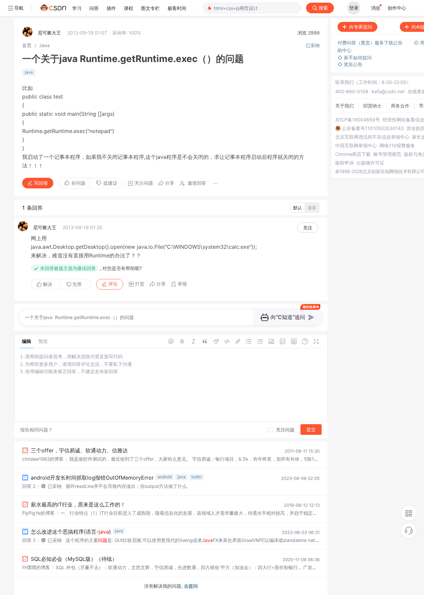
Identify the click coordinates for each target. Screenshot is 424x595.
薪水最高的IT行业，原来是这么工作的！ (78, 504)
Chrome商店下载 (353, 154)
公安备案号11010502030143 (373, 128)
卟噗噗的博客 (36, 567)
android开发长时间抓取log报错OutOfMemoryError (92, 477)
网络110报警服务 (397, 145)
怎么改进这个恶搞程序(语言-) (71, 531)
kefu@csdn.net (388, 91)
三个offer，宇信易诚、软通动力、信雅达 (79, 450)
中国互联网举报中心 (356, 145)
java (29, 72)
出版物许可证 (370, 162)
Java (44, 45)
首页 (26, 45)
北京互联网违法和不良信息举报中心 (372, 137)
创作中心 (397, 8)
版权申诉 (344, 162)
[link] (26, 45)
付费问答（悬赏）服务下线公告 (371, 42)
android (165, 476)
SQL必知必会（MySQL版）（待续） (74, 559)
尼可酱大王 (49, 32)
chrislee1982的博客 (43, 459)
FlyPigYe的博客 (38, 513)
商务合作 (400, 105)
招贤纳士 (372, 105)
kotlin (196, 476)
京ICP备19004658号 (357, 119)
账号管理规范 (387, 154)
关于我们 (344, 105)
